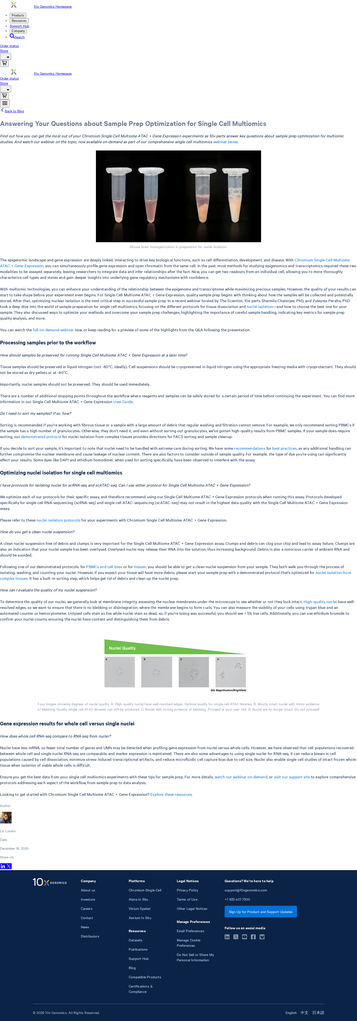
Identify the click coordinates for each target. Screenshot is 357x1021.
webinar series (225, 141)
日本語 (318, 1012)
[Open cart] (4, 63)
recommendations (249, 448)
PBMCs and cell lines (104, 566)
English (291, 1012)
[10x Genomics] (50, 936)
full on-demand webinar (53, 329)
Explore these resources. (171, 794)
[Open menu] (5, 104)
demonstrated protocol (41, 436)
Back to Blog (14, 110)
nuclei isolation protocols (58, 520)
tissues (140, 566)
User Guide (123, 401)
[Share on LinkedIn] (3, 867)
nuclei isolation (260, 306)
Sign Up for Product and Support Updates (261, 911)
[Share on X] (9, 867)
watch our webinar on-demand (241, 776)
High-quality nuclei (320, 601)
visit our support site (292, 776)
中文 (304, 1012)
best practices (284, 448)
